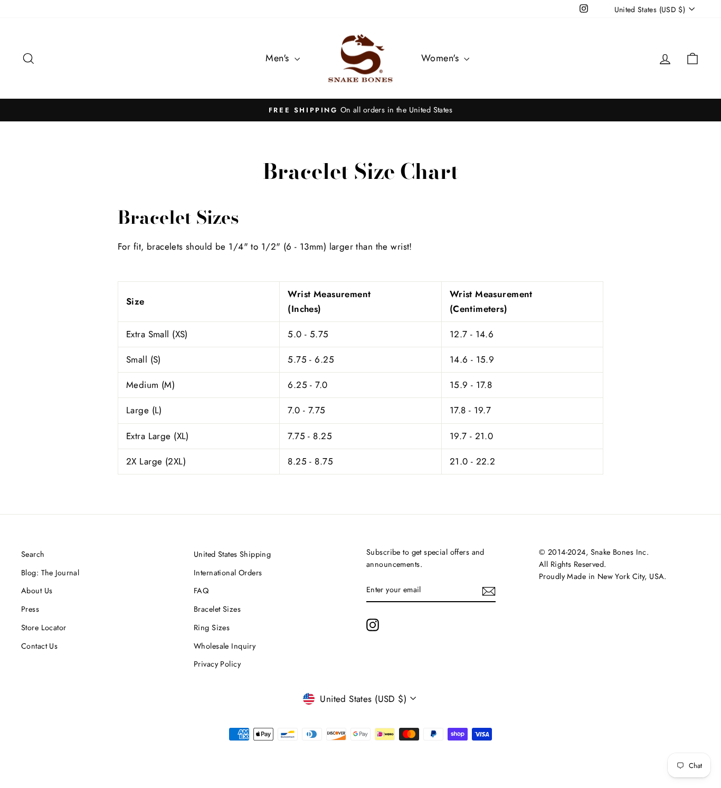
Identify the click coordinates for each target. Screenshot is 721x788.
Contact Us (39, 646)
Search (33, 554)
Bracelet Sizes (217, 609)
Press (30, 609)
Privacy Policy (217, 664)
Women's (441, 58)
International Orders (228, 572)
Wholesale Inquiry (224, 646)
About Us (36, 590)
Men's (278, 58)
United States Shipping (232, 554)
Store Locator (44, 627)
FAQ (201, 590)
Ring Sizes (212, 627)
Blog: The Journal (50, 572)
